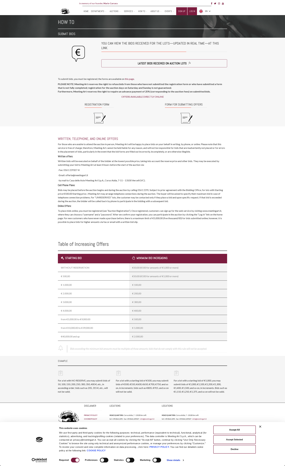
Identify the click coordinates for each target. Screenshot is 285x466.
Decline (234, 449)
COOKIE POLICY (96, 450)
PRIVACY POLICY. (159, 447)
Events (168, 11)
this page (129, 78)
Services (128, 11)
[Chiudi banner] (260, 426)
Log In (192, 11)
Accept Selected (234, 439)
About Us (155, 11)
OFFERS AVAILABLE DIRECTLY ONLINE (142, 96)
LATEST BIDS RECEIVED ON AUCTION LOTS (162, 63)
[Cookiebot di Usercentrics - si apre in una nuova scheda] (39, 460)
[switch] (104, 460)
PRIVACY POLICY (90, 415)
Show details (173, 460)
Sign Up (181, 11)
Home (86, 11)
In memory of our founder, (98, 3)
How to (141, 11)
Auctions (114, 11)
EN (206, 11)
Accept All (234, 429)
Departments (97, 11)
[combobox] (204, 11)
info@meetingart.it (147, 419)
